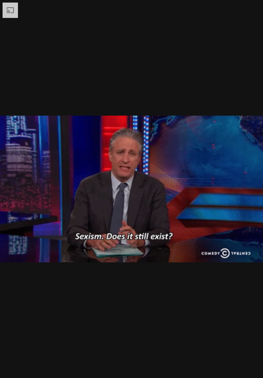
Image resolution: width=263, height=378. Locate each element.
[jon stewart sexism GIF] (131, 189)
